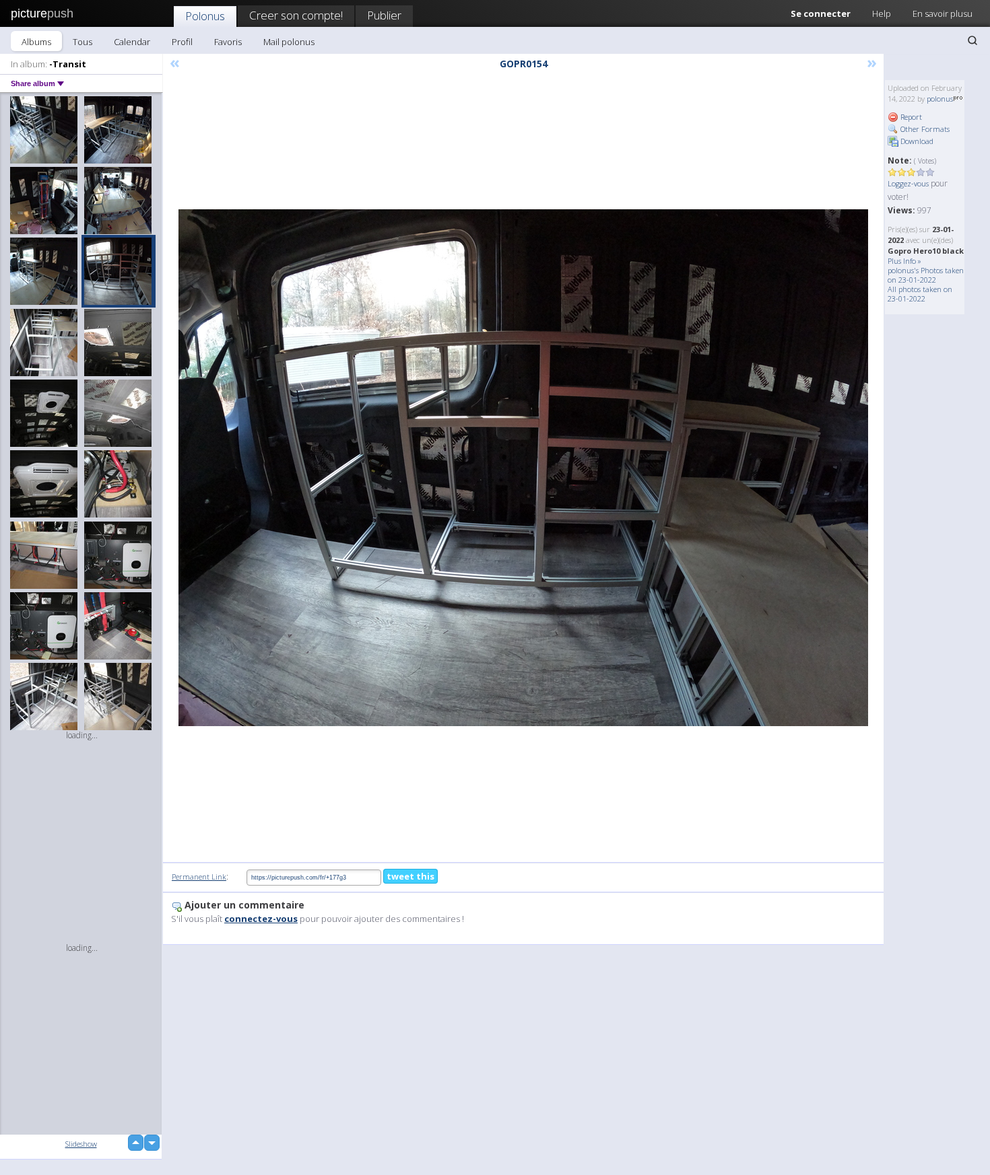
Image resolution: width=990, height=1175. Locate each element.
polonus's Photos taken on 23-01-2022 (926, 275)
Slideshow (81, 1144)
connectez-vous (261, 919)
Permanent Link (199, 876)
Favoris (228, 42)
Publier (384, 15)
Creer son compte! (296, 15)
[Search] (972, 40)
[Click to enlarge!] (523, 467)
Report (910, 117)
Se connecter (821, 13)
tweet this (410, 876)
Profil (182, 42)
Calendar (132, 42)
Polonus (205, 16)
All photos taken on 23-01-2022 (920, 294)
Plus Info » (904, 261)
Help (881, 13)
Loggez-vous (908, 183)
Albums (36, 42)
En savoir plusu (942, 13)
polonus (940, 99)
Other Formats (924, 129)
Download (915, 141)
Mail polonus (289, 42)
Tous (82, 42)
